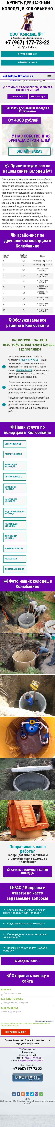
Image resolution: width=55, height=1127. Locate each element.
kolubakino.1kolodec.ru (18, 76)
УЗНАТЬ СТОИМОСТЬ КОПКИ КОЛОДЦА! (29, 871)
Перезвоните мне (27, 54)
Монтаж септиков (14, 548)
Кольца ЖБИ (11, 559)
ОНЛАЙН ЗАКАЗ (29, 151)
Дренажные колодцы (11, 537)
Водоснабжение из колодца (14, 512)
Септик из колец (13, 444)
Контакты (45, 1040)
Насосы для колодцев (11, 500)
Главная (8, 1040)
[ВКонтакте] (14, 1094)
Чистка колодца (13, 477)
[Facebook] (18, 1094)
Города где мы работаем (27, 1043)
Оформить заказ (27, 62)
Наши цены (18, 1040)
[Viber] (36, 1094)
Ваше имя (6, 990)
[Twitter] (32, 1094)
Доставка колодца (14, 569)
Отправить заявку (15, 1032)
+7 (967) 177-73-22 (27, 42)
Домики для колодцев (11, 465)
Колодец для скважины (11, 525)
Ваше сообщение (9, 1008)
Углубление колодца (10, 488)
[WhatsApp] (41, 1094)
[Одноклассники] (23, 1094)
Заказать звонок (18, 96)
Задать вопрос (38, 96)
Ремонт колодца (13, 454)
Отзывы (36, 1040)
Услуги (28, 1040)
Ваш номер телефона (12, 999)
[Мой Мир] (27, 1094)
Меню (49, 75)
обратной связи (24, 370)
